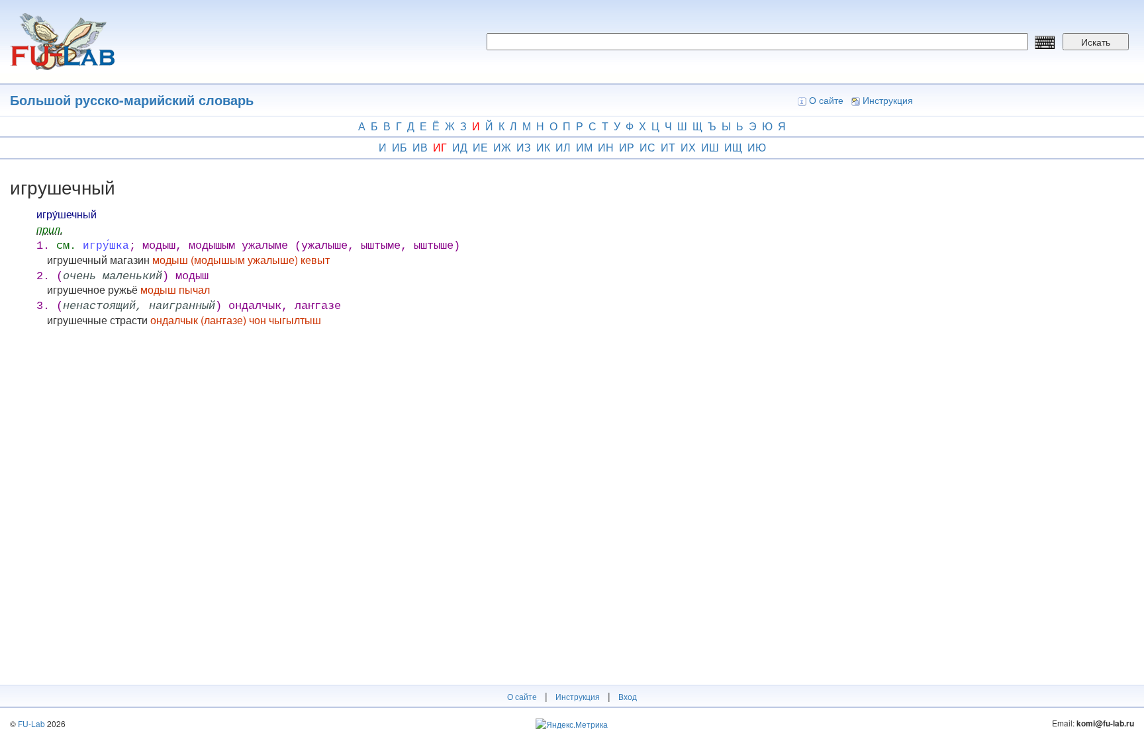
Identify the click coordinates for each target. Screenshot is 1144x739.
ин (606, 147)
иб (399, 147)
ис (647, 147)
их (688, 147)
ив (420, 147)
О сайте (826, 100)
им (584, 147)
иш (710, 147)
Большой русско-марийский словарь (132, 99)
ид (459, 147)
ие (480, 147)
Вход (627, 696)
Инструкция (888, 100)
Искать (1095, 41)
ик (543, 147)
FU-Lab (31, 723)
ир (626, 147)
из (523, 147)
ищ (733, 147)
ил (563, 147)
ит (668, 147)
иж (502, 147)
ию (756, 147)
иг (440, 147)
